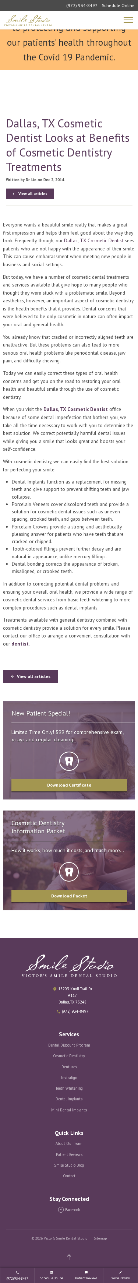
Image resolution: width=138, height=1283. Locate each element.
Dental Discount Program (69, 1045)
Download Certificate (69, 785)
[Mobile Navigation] (129, 20)
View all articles (32, 193)
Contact (69, 1175)
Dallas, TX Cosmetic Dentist (93, 240)
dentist (20, 643)
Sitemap (100, 1238)
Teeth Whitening (69, 1088)
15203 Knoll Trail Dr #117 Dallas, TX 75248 (75, 995)
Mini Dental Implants (69, 1109)
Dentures (69, 1066)
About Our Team (69, 1143)
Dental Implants (69, 1098)
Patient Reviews (69, 1154)
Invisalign (69, 1077)
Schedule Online (118, 5)
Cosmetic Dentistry (69, 1055)
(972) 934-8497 (82, 5)
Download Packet (69, 896)
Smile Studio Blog (69, 1165)
